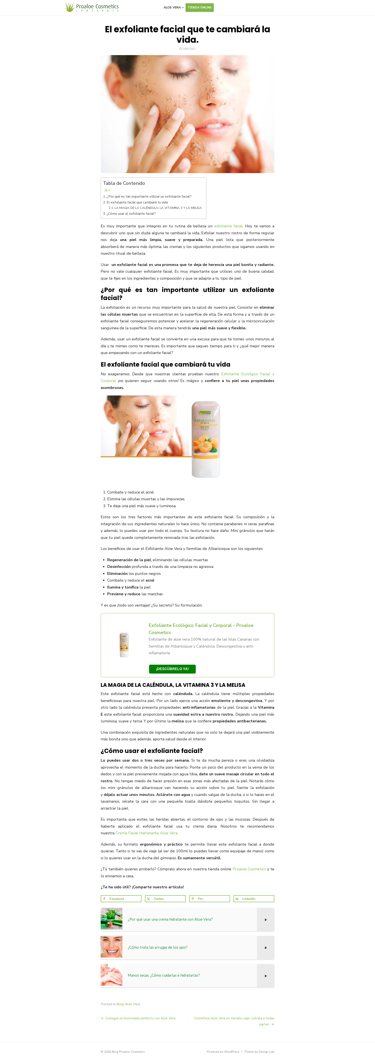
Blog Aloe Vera (128, 1004)
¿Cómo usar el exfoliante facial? (131, 213)
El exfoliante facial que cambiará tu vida (137, 202)
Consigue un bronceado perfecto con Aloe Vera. (140, 1018)
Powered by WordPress (223, 1052)
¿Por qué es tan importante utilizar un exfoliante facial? (149, 196)
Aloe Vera (172, 7)
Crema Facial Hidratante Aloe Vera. (146, 833)
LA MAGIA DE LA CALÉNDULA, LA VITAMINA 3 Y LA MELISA (158, 208)
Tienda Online (200, 7)
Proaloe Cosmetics (250, 869)
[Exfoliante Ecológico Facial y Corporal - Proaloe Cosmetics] (187, 645)
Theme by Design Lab (259, 1052)
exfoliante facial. (229, 226)
